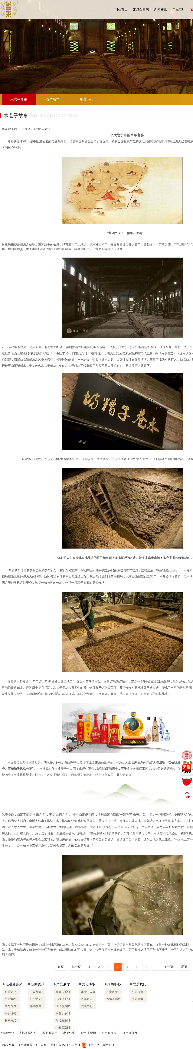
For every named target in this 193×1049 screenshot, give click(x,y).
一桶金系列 (63, 999)
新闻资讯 (160, 9)
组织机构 (10, 1013)
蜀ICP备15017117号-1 (65, 1045)
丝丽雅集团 (49, 1033)
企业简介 (10, 991)
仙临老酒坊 (63, 1006)
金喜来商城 (109, 1033)
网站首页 (121, 9)
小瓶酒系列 (63, 1027)
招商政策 (112, 991)
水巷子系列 (63, 1013)
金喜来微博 (88, 1033)
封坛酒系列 (63, 1020)
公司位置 (137, 991)
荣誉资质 (10, 1006)
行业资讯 (35, 999)
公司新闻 (35, 991)
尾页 (184, 966)
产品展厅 (178, 9)
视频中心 (86, 1006)
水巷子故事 (88, 991)
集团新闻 (35, 1006)
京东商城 (137, 999)
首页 (61, 966)
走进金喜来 (141, 9)
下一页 (168, 966)
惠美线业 (69, 1033)
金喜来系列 (63, 991)
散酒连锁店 (113, 999)
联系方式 (10, 1020)
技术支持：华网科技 (101, 1045)
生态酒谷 (10, 999)
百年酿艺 (86, 999)
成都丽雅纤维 (28, 1033)
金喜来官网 (129, 1033)
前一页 (76, 966)
